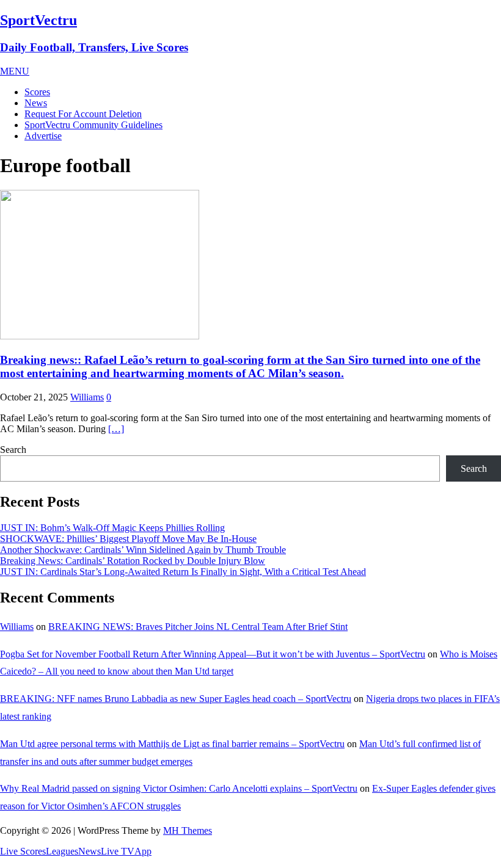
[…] (116, 429)
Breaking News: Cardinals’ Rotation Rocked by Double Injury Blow (132, 560)
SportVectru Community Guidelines (93, 125)
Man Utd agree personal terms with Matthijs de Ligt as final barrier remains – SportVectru (172, 744)
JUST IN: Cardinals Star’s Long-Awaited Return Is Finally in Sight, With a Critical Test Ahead (183, 571)
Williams (87, 397)
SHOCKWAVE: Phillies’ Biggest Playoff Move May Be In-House (128, 538)
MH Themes (187, 830)
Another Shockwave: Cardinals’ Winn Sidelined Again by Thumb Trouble (143, 549)
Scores (37, 92)
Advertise (43, 136)
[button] (14, 71)
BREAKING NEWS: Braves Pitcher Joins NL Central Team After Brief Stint (198, 626)
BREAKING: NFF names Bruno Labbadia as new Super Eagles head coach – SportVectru (175, 698)
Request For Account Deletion (83, 114)
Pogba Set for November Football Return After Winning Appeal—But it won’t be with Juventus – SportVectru (212, 654)
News (35, 103)
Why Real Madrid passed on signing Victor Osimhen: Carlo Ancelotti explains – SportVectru (178, 788)
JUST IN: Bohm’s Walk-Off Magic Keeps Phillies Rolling (112, 528)
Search (13, 449)
